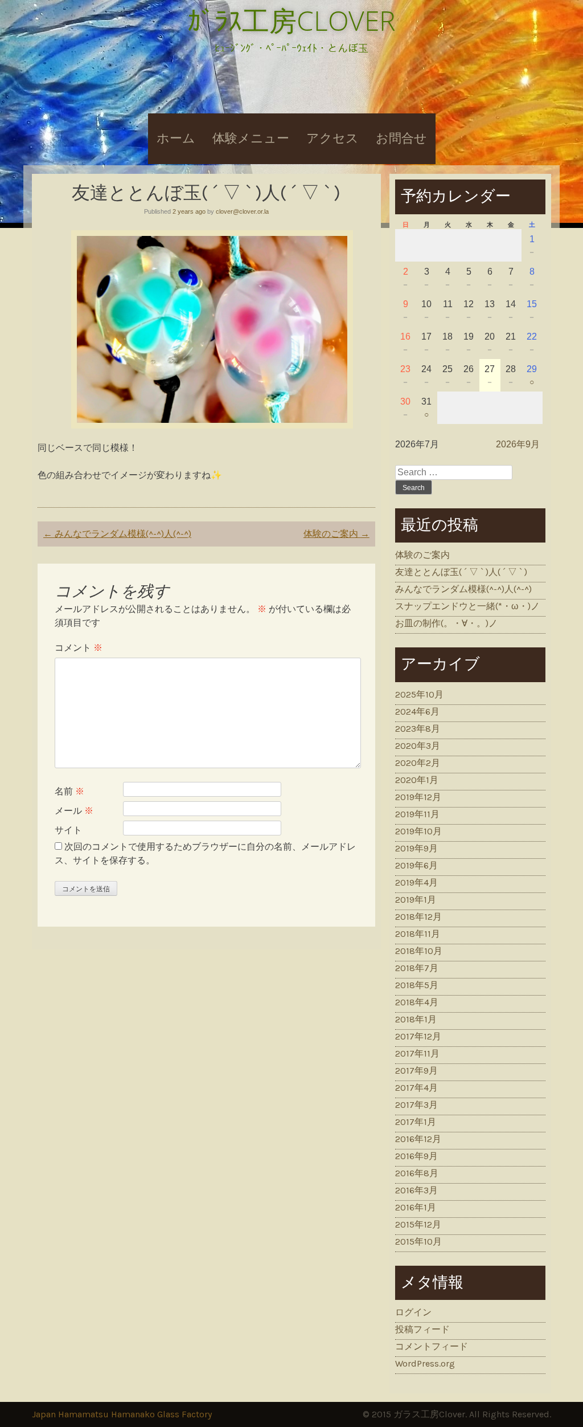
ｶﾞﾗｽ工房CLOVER (291, 20)
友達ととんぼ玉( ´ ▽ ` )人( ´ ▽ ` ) (461, 571)
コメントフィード (431, 1346)
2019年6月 (416, 865)
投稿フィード (422, 1329)
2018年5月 (416, 985)
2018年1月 (416, 1019)
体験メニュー (250, 138)
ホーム (176, 138)
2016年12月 (418, 1139)
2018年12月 (418, 916)
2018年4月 (416, 1002)
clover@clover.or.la (242, 211)
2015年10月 (418, 1241)
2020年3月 (417, 745)
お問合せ (401, 138)
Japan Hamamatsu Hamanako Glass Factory (122, 1414)
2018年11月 (417, 933)
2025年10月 (419, 694)
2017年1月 (415, 1121)
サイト (68, 830)
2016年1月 (415, 1207)
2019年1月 (415, 899)
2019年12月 (418, 797)
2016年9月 (416, 1156)
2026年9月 (518, 444)
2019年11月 (417, 814)
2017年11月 (417, 1053)
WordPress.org (425, 1363)
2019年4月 (416, 882)
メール (74, 810)
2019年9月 (416, 848)
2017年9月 (416, 1070)
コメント (78, 647)
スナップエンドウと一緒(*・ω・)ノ (467, 606)
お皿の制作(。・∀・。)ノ (446, 623)
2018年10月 (418, 950)
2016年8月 (416, 1173)
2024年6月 (417, 711)
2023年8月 (417, 728)
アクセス (332, 138)
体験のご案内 (336, 533)
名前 (69, 791)
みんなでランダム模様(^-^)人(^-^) (117, 533)
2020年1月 (416, 779)
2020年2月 (417, 762)
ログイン (413, 1312)
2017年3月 (416, 1104)
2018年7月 (416, 968)
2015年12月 (418, 1224)
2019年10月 (418, 831)
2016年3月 (416, 1190)
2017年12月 (418, 1036)
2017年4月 (416, 1087)
